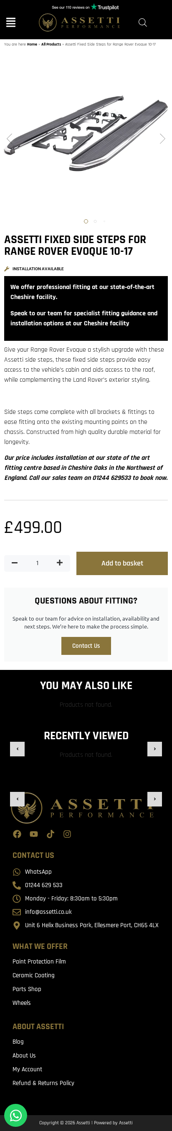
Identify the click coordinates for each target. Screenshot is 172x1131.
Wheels (22, 1003)
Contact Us (86, 646)
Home (32, 44)
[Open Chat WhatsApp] (15, 1115)
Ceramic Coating (34, 975)
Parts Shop (27, 989)
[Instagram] (67, 834)
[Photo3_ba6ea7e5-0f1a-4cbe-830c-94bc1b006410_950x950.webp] (86, 139)
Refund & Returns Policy (43, 1083)
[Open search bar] (143, 22)
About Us (24, 1056)
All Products (51, 44)
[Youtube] (33, 834)
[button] (9, 140)
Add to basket (122, 563)
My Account (27, 1069)
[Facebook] (17, 834)
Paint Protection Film (39, 962)
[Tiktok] (50, 834)
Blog (18, 1042)
